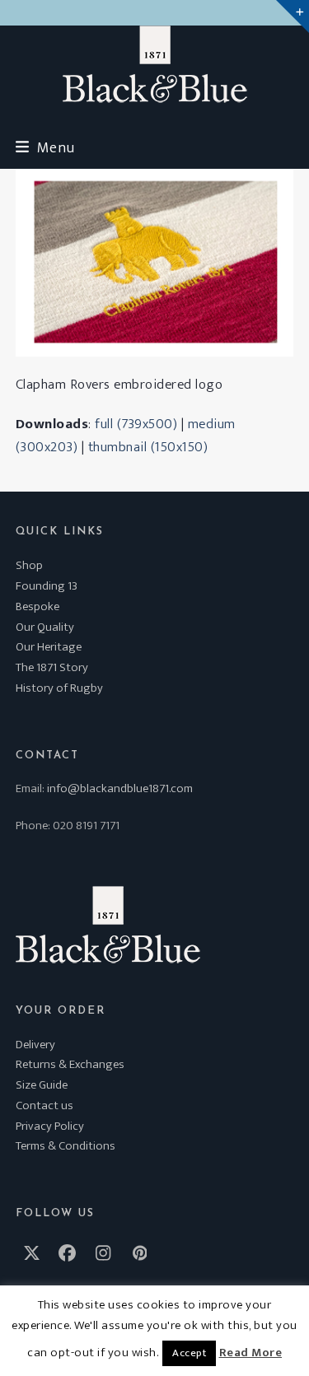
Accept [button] (189, 1353)
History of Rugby (59, 688)
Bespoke (37, 606)
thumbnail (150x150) (148, 447)
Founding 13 (46, 586)
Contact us (44, 1105)
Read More (251, 1353)
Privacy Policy (50, 1126)
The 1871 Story (52, 667)
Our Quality (45, 627)
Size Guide (42, 1085)
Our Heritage (49, 647)
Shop (29, 565)
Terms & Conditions (65, 1146)
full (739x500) (136, 424)
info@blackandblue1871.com (120, 788)
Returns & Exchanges (70, 1064)
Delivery (35, 1044)
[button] (45, 148)
